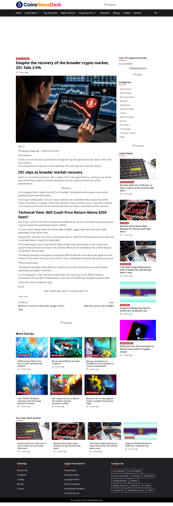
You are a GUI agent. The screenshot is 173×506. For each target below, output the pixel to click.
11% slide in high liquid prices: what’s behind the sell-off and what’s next (135, 270)
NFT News (124, 125)
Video (122, 137)
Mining (116, 13)
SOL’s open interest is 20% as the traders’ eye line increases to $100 (65, 401)
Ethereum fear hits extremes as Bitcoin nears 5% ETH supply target (137, 349)
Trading (126, 13)
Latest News (30, 13)
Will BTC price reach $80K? (99, 304)
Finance (123, 113)
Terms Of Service (71, 493)
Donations (105, 13)
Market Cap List (68, 13)
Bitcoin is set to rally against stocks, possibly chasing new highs (99, 401)
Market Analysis (23, 59)
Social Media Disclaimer (74, 488)
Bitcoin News (125, 93)
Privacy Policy (70, 470)
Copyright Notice (71, 479)
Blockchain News (127, 97)
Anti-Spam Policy (71, 475)
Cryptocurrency (86, 13)
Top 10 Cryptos (50, 13)
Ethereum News (127, 109)
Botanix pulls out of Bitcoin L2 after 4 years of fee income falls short (137, 188)
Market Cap (22, 470)
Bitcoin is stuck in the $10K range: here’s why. (41, 306)
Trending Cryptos (128, 133)
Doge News (125, 105)
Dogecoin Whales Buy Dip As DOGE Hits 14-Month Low (135, 309)
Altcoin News (125, 89)
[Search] (155, 13)
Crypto (25, 296)
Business (124, 101)
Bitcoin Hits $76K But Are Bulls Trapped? (66, 362)
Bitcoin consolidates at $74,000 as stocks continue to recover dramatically (100, 363)
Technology (125, 129)
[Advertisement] (86, 34)
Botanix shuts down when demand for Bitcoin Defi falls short (135, 229)
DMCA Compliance (72, 484)
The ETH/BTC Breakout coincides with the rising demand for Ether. (29, 401)
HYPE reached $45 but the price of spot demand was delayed (30, 363)
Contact (137, 13)
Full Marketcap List (138, 68)
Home (18, 13)
